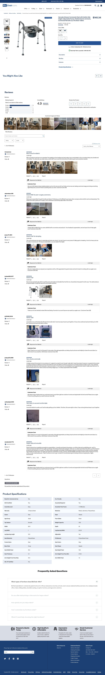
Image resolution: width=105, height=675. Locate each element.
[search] (95, 5)
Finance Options (74, 654)
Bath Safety (19, 13)
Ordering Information (75, 650)
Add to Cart (79, 43)
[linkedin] (18, 659)
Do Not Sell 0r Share (57, 672)
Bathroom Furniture (12, 13)
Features (61, 62)
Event (40, 8)
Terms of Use (74, 672)
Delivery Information (75, 648)
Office (25, 8)
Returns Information (75, 660)
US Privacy (38, 672)
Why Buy (61, 58)
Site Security (23, 672)
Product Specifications (65, 67)
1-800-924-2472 (87, 5)
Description (62, 54)
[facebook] (9, 659)
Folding (33, 8)
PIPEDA (68, 672)
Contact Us (88, 648)
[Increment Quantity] (65, 38)
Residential (76, 8)
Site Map (99, 672)
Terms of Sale (81, 672)
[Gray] (60, 31)
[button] (7, 22)
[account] (98, 5)
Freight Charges (74, 658)
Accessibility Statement (91, 672)
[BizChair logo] (10, 5)
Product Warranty (74, 662)
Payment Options (74, 652)
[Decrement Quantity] (59, 38)
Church (58, 8)
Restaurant (49, 8)
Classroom (66, 8)
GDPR (64, 672)
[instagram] (13, 659)
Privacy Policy (31, 672)
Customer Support (98, 1)
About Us (59, 648)
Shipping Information (75, 656)
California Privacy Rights (47, 672)
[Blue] (65, 31)
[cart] (101, 6)
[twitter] (5, 659)
